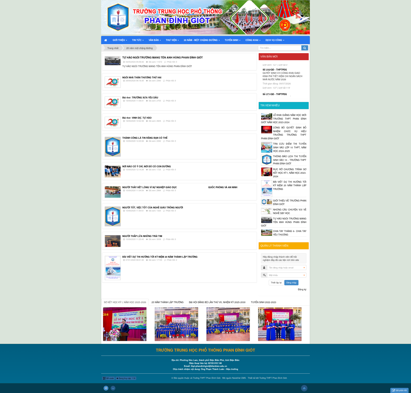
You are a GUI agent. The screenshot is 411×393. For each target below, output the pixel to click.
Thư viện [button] (171, 40)
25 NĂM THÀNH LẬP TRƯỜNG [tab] (168, 302)
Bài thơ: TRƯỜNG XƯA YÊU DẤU (140, 97)
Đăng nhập (291, 282)
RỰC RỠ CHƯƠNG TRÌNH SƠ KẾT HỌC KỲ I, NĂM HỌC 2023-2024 (289, 173)
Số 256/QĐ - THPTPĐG (275, 92)
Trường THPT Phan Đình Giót (206, 377)
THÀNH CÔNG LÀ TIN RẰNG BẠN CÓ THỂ (144, 137)
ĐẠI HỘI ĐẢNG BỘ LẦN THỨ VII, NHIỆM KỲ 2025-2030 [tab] (217, 302)
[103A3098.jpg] (125, 323)
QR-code (109, 378)
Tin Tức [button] (137, 40)
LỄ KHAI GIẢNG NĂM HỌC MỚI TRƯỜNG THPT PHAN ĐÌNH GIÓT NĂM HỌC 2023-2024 (283, 118)
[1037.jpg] (280, 323)
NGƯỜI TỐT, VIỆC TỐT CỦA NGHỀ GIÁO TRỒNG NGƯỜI (152, 207)
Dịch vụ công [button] (274, 40)
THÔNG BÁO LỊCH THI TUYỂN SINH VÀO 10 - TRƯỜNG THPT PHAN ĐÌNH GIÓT (289, 160)
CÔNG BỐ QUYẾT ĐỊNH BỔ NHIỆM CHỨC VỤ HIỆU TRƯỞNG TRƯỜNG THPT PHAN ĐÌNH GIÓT (283, 133)
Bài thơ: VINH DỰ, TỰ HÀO (137, 117)
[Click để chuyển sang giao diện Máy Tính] (113, 388)
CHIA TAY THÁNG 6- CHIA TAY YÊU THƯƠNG (289, 232)
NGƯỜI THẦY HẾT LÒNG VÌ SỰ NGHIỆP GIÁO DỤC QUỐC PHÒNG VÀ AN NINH (179, 187)
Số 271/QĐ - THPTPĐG (275, 66)
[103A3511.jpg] (176, 323)
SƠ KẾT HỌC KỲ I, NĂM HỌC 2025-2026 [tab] (125, 302)
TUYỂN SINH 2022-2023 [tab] (263, 302)
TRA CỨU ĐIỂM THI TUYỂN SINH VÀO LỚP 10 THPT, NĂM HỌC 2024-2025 (289, 147)
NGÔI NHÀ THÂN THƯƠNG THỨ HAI (141, 77)
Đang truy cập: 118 (126, 378)
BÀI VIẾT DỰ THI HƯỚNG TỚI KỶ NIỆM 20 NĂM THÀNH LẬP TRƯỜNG (159, 256)
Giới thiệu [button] (119, 40)
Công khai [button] (252, 40)
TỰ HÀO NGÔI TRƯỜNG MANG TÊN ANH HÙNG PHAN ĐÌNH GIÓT (162, 57)
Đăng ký (302, 289)
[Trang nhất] (106, 40)
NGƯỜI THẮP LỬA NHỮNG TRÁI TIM (142, 236)
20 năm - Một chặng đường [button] (201, 40)
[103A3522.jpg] (228, 323)
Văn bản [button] (154, 40)
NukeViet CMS (239, 377)
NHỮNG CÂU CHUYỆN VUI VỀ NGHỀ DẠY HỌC (289, 211)
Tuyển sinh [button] (232, 40)
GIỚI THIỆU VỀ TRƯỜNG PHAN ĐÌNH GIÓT (289, 202)
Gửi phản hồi (401, 390)
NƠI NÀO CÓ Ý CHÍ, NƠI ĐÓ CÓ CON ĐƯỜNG (146, 166)
